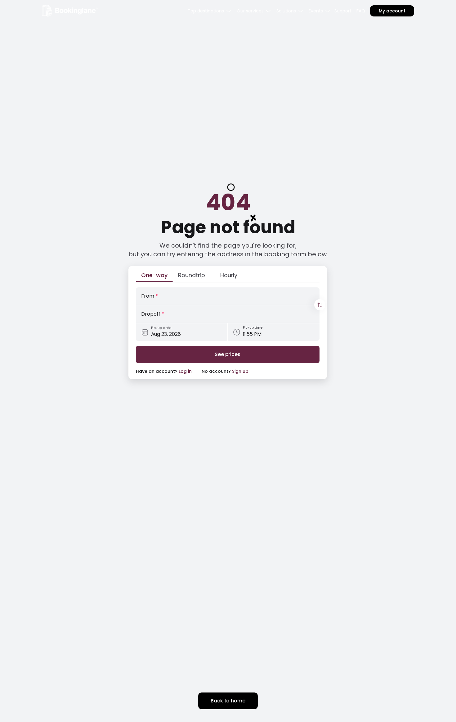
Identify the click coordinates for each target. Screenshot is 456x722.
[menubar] (209, 10)
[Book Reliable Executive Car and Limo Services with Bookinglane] (70, 10)
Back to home (228, 700)
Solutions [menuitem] (286, 11)
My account (392, 11)
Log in (185, 371)
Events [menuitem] (316, 11)
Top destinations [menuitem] (206, 11)
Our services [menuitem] (250, 11)
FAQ (360, 11)
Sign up (240, 371)
